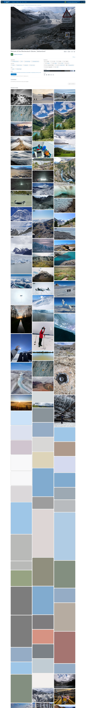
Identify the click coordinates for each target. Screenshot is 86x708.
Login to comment (72, 83)
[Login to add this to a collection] (74, 51)
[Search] (2, 2)
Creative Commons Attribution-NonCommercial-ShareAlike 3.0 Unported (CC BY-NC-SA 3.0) (26, 72)
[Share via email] (51, 75)
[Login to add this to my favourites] (72, 51)
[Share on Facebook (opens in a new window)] (44, 75)
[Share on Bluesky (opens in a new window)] (49, 75)
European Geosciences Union (73, 2)
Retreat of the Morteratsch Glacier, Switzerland (33, 5)
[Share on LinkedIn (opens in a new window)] (47, 75)
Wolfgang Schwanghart (20, 5)
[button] (84, 2)
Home (12, 5)
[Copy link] (53, 75)
